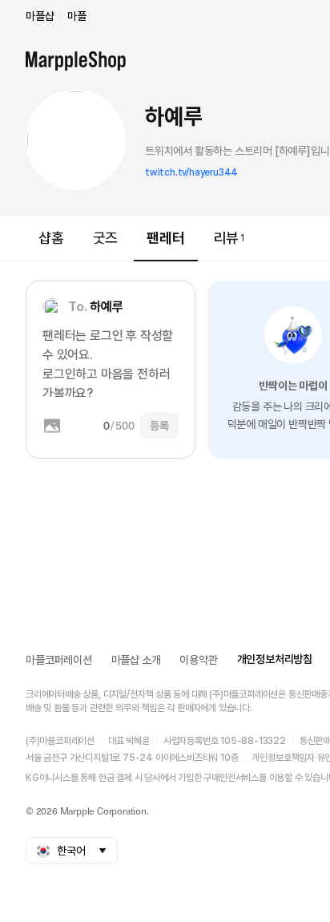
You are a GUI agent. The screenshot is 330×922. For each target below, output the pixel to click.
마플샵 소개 (136, 659)
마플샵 (40, 16)
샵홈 (51, 237)
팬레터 (165, 237)
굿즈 (106, 237)
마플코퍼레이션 (59, 659)
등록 (159, 425)
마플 (77, 16)
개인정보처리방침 (274, 659)
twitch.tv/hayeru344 (191, 172)
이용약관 (198, 659)
